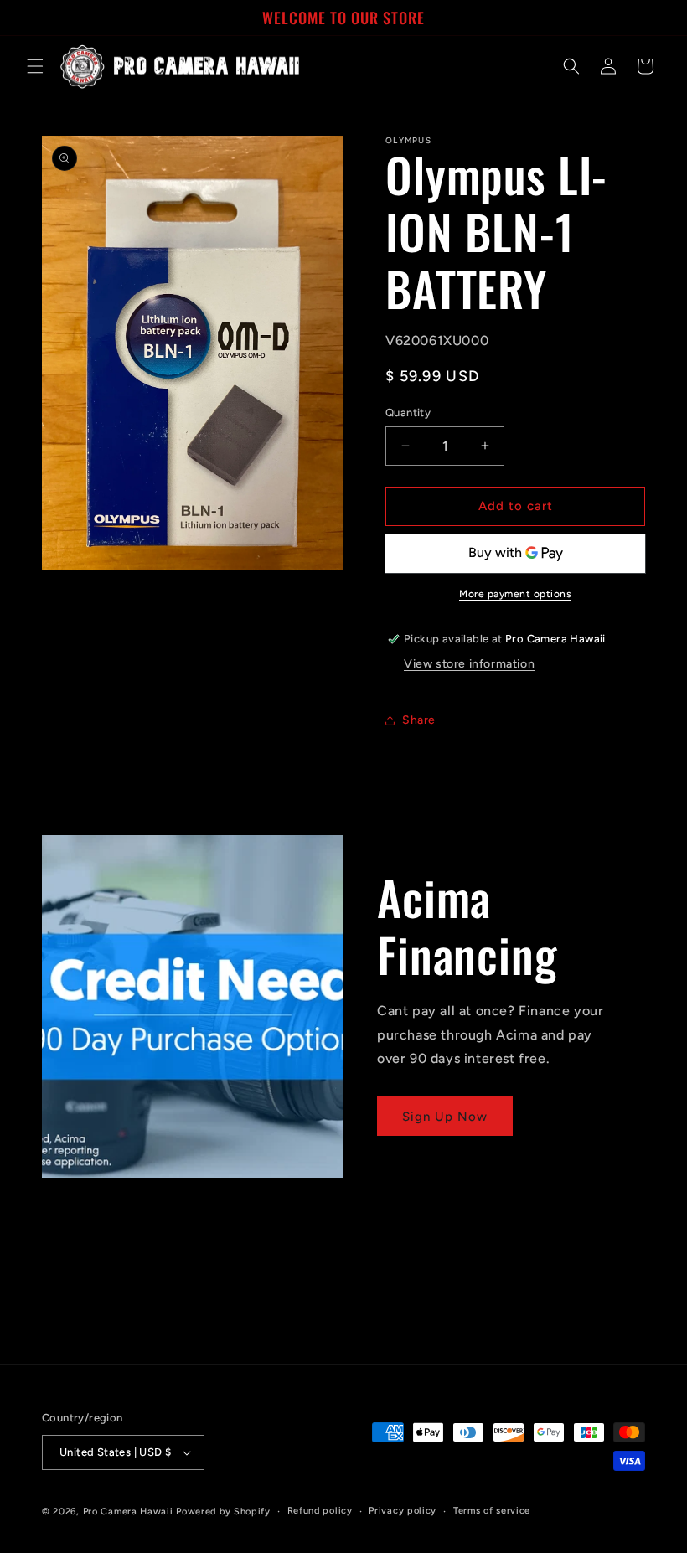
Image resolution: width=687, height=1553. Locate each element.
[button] (35, 66)
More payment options (515, 594)
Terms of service (491, 1510)
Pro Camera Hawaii (128, 1511)
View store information (469, 664)
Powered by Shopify (223, 1511)
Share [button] (419, 720)
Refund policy (320, 1510)
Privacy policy (402, 1510)
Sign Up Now (445, 1116)
